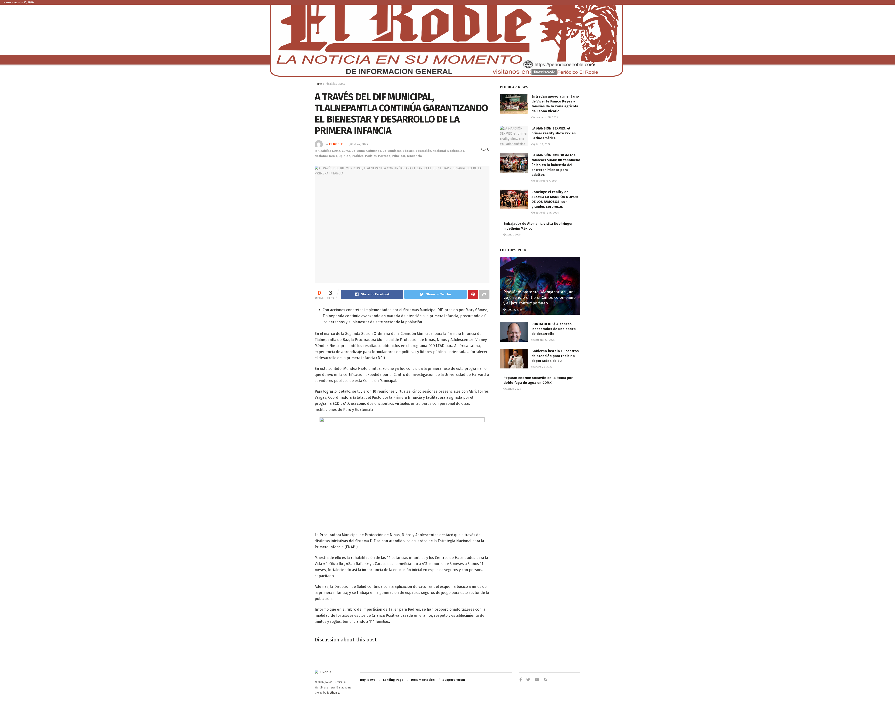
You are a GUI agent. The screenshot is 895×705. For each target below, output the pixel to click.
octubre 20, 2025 (544, 339)
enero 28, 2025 (543, 366)
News (333, 156)
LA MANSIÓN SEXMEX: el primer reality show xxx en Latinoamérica (553, 133)
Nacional (439, 151)
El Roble (336, 144)
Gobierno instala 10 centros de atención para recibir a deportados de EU (555, 356)
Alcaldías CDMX (335, 83)
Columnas (373, 151)
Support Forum (453, 679)
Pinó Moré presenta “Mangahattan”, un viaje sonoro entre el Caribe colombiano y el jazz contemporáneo (539, 297)
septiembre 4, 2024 (546, 180)
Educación (423, 151)
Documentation (423, 679)
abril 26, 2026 (514, 309)
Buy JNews (367, 679)
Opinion (344, 156)
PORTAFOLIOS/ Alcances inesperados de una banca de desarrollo (553, 329)
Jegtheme (333, 692)
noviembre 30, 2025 (546, 117)
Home (318, 83)
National (321, 156)
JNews (328, 682)
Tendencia (414, 156)
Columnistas (391, 151)
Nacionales (455, 151)
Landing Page (393, 679)
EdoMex (408, 151)
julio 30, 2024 (542, 144)
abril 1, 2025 (513, 234)
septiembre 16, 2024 (546, 212)
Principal (398, 156)
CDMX (346, 151)
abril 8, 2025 (513, 388)
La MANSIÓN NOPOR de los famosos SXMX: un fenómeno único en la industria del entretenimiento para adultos (555, 165)
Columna (358, 151)
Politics (371, 156)
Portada (384, 156)
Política (358, 156)
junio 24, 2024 (359, 144)
